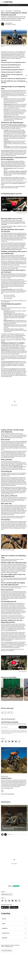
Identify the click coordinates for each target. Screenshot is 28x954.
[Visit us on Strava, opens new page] (12, 741)
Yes (5, 712)
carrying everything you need (7, 54)
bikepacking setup (9, 150)
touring (2, 184)
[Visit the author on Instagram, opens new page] (2, 791)
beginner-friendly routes (14, 628)
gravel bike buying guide (8, 646)
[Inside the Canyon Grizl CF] (14, 662)
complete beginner (9, 642)
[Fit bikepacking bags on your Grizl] (14, 204)
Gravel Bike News (17, 10)
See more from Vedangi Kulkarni (7, 794)
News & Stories (9, 10)
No (11, 712)
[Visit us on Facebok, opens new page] (2, 741)
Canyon (2, 10)
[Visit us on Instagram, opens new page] (5, 741)
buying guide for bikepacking (17, 183)
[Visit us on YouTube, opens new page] (9, 741)
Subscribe (23, 727)
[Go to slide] (14, 834)
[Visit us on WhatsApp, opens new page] (19, 741)
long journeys (10, 165)
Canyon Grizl (7, 163)
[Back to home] (8, 2)
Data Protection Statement (7, 733)
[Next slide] (5, 834)
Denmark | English (7, 950)
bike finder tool (20, 646)
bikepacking (21, 51)
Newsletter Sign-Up (7, 894)
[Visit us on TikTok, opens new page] (16, 741)
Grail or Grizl (18, 182)
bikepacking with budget (6, 639)
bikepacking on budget (19, 337)
